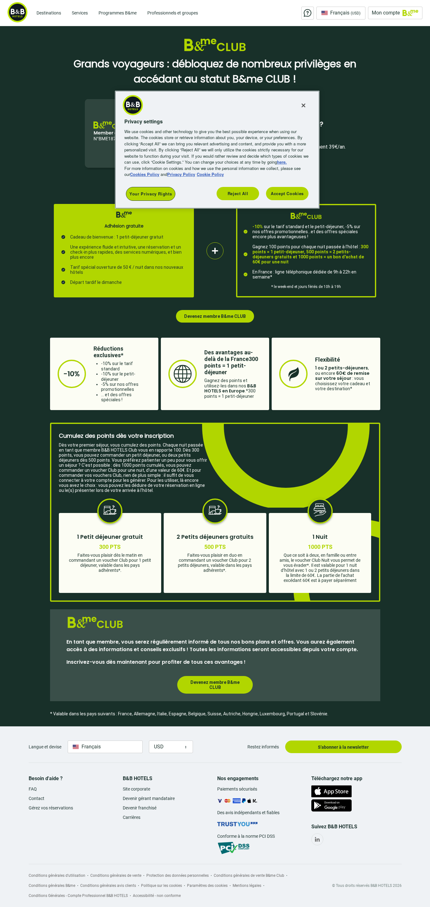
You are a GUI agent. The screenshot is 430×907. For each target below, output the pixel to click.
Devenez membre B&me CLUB (215, 316)
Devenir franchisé (139, 807)
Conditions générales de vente (115, 875)
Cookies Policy (144, 174)
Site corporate (136, 789)
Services (80, 12)
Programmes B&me (118, 12)
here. (282, 162)
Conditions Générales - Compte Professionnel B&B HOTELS (78, 895)
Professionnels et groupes (172, 12)
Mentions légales (247, 885)
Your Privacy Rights (150, 194)
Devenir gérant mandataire (149, 798)
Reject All (238, 193)
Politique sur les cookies (161, 885)
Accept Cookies (287, 193)
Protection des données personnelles (177, 875)
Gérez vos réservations (51, 807)
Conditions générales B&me (52, 885)
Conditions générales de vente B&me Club (249, 875)
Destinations (49, 12)
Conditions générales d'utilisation (57, 875)
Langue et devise (45, 746)
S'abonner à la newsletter (343, 747)
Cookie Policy (210, 174)
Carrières (131, 817)
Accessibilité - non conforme (157, 895)
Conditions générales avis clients (108, 885)
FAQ (33, 789)
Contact (36, 798)
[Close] (303, 105)
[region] (217, 150)
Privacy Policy (181, 174)
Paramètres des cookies (207, 885)
